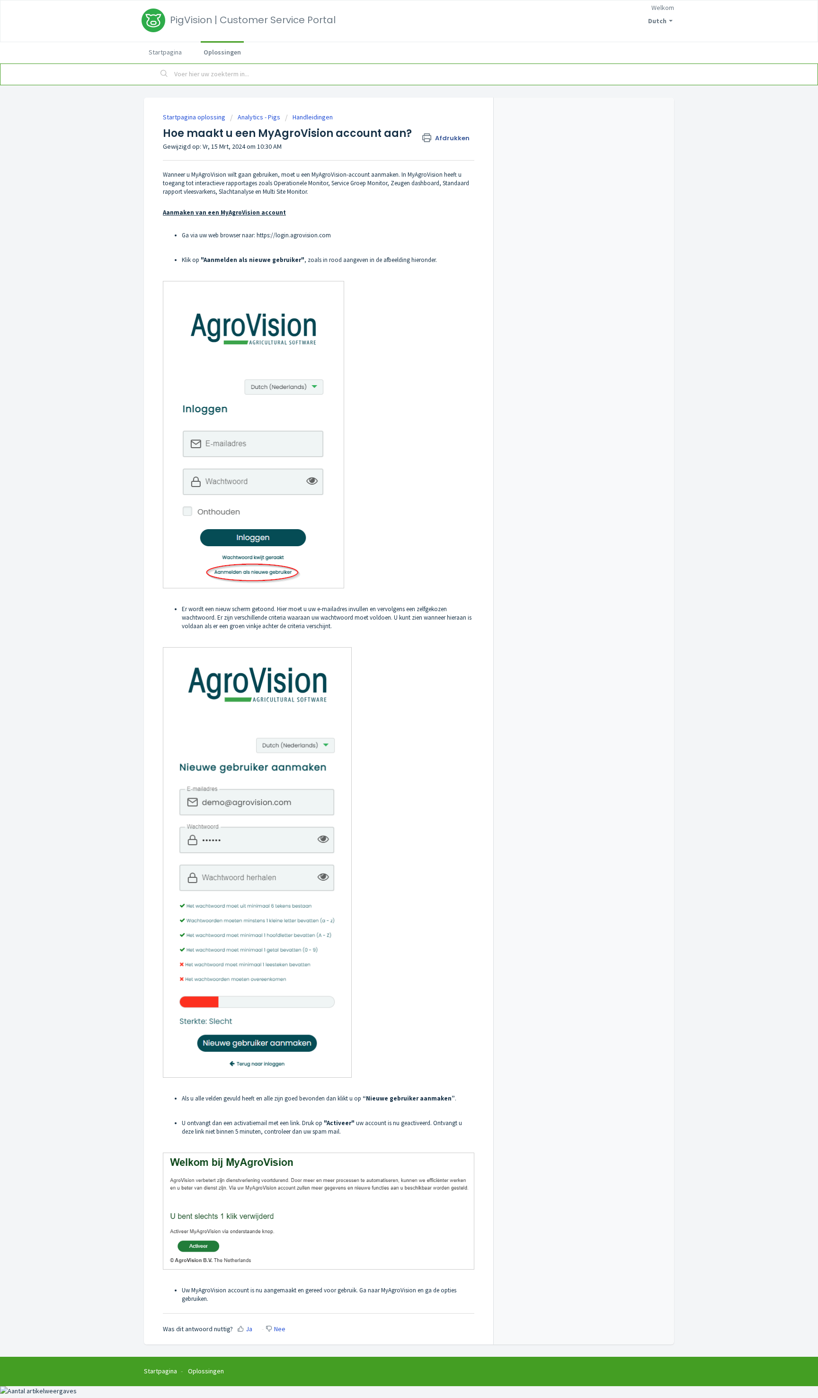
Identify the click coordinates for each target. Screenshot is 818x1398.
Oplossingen (222, 52)
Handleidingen (313, 117)
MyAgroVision (398, 1290)
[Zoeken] (164, 74)
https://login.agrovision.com (294, 235)
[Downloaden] (391, 592)
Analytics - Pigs (259, 117)
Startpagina (165, 52)
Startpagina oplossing (195, 117)
